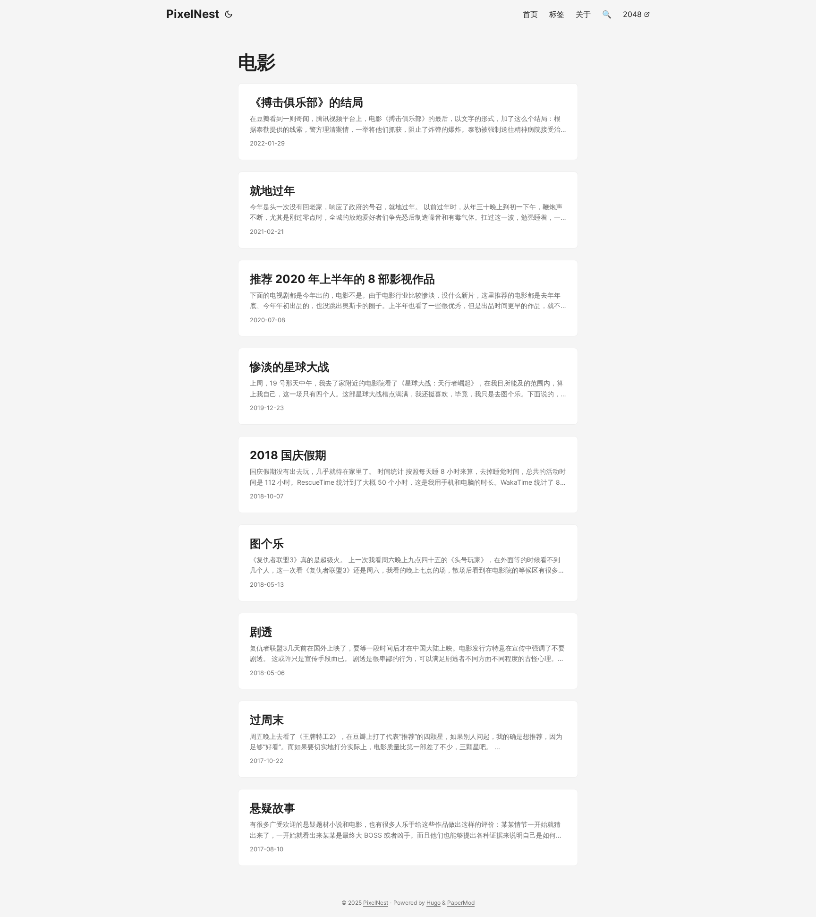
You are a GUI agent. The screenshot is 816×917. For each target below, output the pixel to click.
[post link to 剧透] (408, 651)
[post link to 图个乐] (408, 563)
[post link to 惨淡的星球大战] (408, 386)
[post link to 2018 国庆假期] (408, 475)
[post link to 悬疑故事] (408, 827)
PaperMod (461, 902)
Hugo (433, 902)
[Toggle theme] (228, 14)
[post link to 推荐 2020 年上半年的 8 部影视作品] (408, 298)
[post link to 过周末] (408, 739)
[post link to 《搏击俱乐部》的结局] (408, 122)
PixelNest (192, 14)
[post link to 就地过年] (408, 210)
